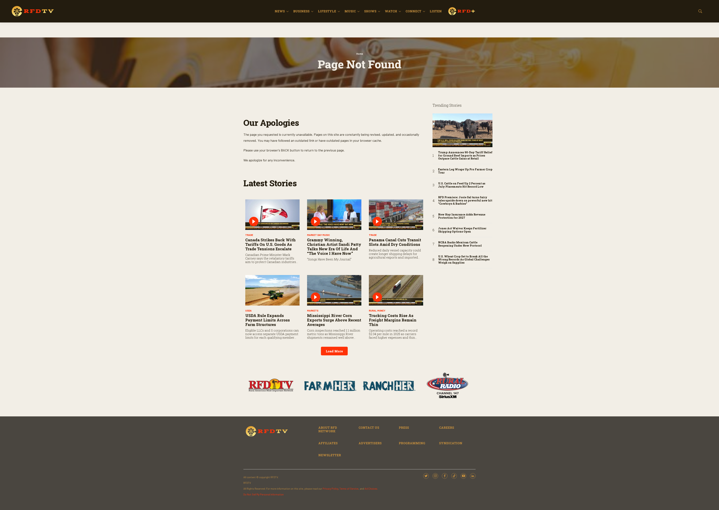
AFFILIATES (328, 443)
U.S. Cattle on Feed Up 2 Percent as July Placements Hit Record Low (461, 185)
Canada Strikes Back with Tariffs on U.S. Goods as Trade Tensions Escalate (270, 244)
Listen (436, 11)
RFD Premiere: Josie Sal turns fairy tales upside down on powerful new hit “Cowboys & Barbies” (465, 200)
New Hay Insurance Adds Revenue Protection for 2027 (461, 216)
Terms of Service (348, 488)
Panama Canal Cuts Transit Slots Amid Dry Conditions (395, 242)
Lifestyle (327, 11)
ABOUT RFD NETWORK (327, 429)
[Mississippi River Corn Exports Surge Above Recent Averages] (334, 290)
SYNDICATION (450, 443)
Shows (370, 11)
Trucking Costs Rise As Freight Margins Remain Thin (392, 320)
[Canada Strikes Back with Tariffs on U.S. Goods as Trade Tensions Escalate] (272, 214)
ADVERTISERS (370, 443)
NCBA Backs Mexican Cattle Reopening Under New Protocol (460, 244)
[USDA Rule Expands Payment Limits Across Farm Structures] (272, 290)
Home (359, 53)
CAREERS (446, 427)
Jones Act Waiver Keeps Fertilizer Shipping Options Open (462, 230)
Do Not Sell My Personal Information (263, 494)
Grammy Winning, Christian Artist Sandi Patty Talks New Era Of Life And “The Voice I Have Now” (334, 246)
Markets (312, 310)
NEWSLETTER (329, 455)
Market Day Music (318, 234)
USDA (248, 310)
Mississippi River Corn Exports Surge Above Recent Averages (334, 320)
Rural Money (377, 310)
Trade (249, 234)
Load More (334, 351)
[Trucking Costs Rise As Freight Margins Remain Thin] (396, 290)
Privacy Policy (330, 488)
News (280, 11)
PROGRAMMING (412, 443)
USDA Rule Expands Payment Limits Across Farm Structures (267, 320)
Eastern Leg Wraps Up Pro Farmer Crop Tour (465, 171)
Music (350, 11)
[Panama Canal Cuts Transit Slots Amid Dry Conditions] (396, 214)
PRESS (404, 427)
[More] (287, 11)
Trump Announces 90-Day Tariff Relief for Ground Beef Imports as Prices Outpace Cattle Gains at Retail (465, 155)
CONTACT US (369, 427)
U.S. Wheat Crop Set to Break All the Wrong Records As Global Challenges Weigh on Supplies (464, 259)
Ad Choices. (371, 488)
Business (301, 11)
